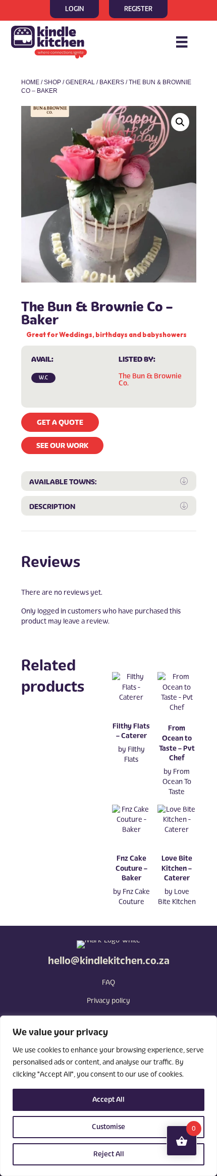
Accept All (108, 1099)
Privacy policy (108, 1000)
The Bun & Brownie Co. (150, 379)
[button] (180, 122)
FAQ (108, 982)
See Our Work (62, 445)
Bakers (111, 82)
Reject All (108, 1154)
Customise (108, 1127)
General (80, 82)
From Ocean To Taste (176, 782)
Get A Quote (60, 422)
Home (30, 82)
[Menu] (181, 41)
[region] (108, 1096)
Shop (52, 82)
